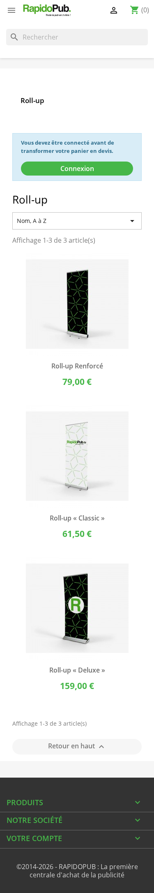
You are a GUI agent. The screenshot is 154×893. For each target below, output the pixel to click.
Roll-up (32, 100)
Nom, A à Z (77, 221)
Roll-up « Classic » (77, 518)
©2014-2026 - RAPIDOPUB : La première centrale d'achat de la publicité (77, 871)
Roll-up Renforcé (77, 365)
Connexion (77, 168)
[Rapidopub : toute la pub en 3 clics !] (47, 10)
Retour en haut (77, 747)
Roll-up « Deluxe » (77, 670)
